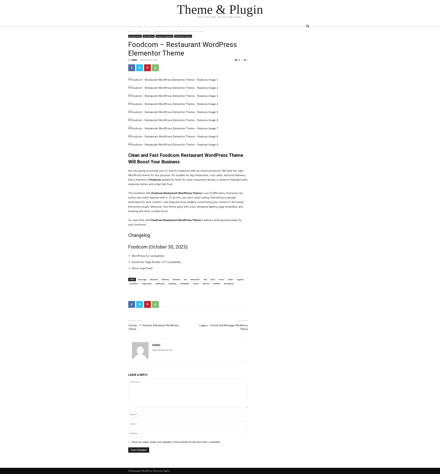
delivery (165, 279)
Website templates (164, 36)
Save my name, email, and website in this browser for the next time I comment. (176, 441)
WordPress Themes (183, 36)
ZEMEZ (134, 60)
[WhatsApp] (155, 67)
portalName (149, 36)
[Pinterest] (147, 67)
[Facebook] (131, 67)
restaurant (160, 283)
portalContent (144, 31)
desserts (176, 279)
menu (221, 279)
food (213, 279)
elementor (195, 279)
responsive (146, 283)
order (230, 279)
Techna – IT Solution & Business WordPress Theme (153, 327)
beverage (142, 279)
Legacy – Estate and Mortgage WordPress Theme (224, 327)
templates (184, 283)
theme (196, 283)
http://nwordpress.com (162, 350)
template (172, 283)
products (134, 283)
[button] (308, 26)
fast (205, 279)
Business (154, 279)
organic (240, 279)
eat (185, 279)
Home (131, 31)
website (216, 283)
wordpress (228, 283)
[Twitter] (139, 67)
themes (206, 283)
